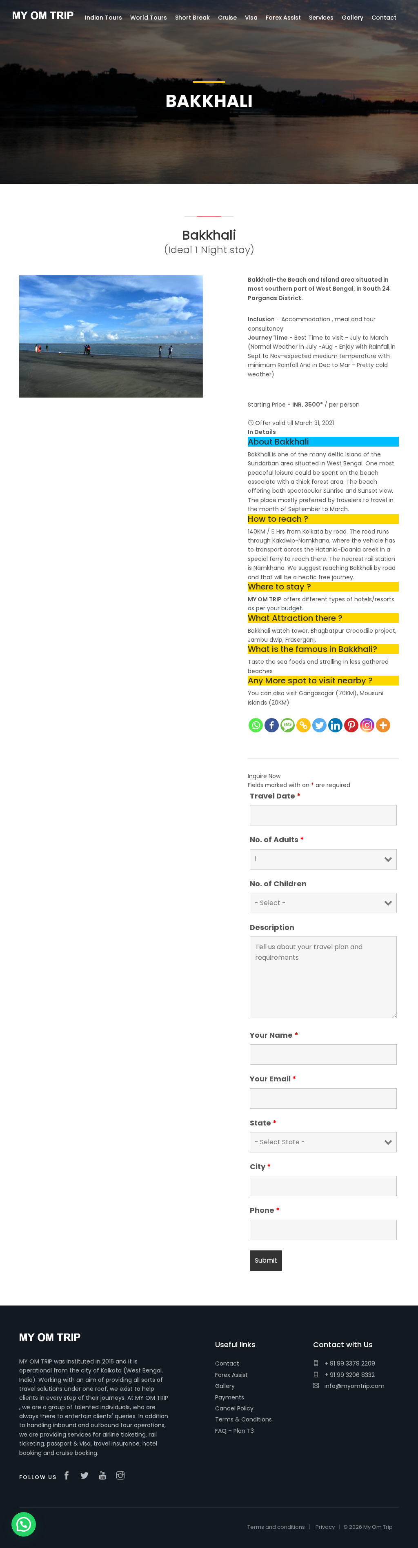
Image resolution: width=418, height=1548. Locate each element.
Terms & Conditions (243, 1419)
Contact (227, 1363)
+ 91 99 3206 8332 (349, 1375)
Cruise (227, 17)
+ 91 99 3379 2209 (349, 1363)
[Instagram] (367, 725)
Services (321, 17)
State (263, 1123)
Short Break (192, 17)
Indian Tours (103, 17)
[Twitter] (319, 725)
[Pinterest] (351, 725)
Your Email (273, 1079)
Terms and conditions (276, 1527)
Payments (229, 1397)
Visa (251, 17)
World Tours (148, 17)
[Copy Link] (303, 725)
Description (272, 927)
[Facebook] (272, 725)
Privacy (325, 1527)
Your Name (274, 1035)
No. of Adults (277, 840)
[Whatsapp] (256, 725)
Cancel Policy (234, 1408)
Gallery (225, 1386)
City (260, 1167)
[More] (383, 725)
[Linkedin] (335, 725)
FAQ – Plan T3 (234, 1431)
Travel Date (275, 796)
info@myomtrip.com (354, 1386)
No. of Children (278, 884)
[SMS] (287, 725)
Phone (265, 1210)
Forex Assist (231, 1375)
